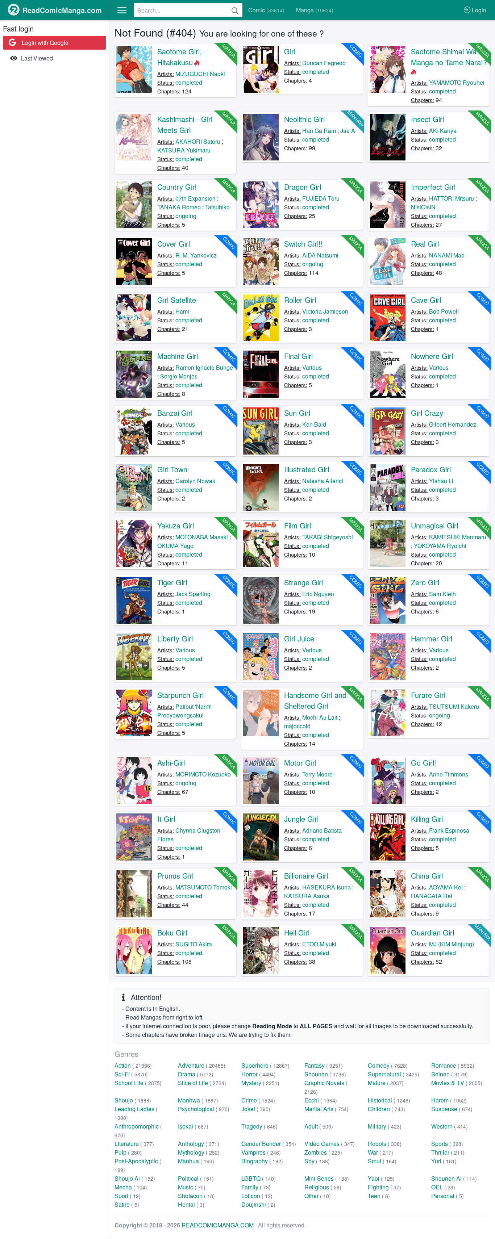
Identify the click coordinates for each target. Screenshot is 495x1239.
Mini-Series (326, 1178)
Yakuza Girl (175, 525)
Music (191, 1187)
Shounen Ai (454, 1178)
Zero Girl (425, 582)
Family (256, 1187)
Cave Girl (426, 299)
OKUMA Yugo (175, 545)
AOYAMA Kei (446, 887)
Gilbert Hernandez (452, 424)
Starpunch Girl (180, 695)
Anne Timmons (448, 774)
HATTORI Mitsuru (451, 198)
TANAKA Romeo (179, 207)
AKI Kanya (443, 130)
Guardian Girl (432, 932)
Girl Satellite (176, 299)
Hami (182, 311)
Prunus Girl (175, 875)
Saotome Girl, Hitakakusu (179, 56)
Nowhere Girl (432, 356)
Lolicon (257, 1196)
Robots (385, 1143)
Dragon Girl (302, 186)
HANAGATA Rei (431, 896)
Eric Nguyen (318, 594)
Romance (452, 1065)
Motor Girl (300, 762)
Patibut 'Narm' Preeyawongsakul (184, 710)
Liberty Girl (175, 638)
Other (317, 1196)
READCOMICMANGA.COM (218, 1225)
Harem (449, 1100)
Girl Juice (299, 638)
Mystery (260, 1083)
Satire (127, 1204)
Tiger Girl (172, 582)
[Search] (235, 10)
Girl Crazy (427, 412)
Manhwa (198, 1100)
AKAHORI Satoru (197, 141)
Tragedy (259, 1126)
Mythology (199, 1152)
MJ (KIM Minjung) (451, 944)
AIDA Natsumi (320, 255)
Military (385, 1126)
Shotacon (196, 1196)
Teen (379, 1196)
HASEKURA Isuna (326, 887)
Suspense (452, 1109)
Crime (258, 1100)
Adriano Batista (322, 830)
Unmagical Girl (434, 525)
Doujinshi (258, 1204)
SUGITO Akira (193, 944)
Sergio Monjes (178, 376)
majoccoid (297, 726)
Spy (317, 1161)
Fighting (384, 1187)
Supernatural (393, 1074)
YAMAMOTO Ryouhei (456, 82)
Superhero (265, 1065)
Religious (322, 1187)
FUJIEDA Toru (321, 198)
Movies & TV (456, 1083)
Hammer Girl (431, 638)
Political (196, 1178)
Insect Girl (427, 119)
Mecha (131, 1187)
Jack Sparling (193, 594)
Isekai (193, 1126)
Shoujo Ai (135, 1178)
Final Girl (298, 356)
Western (449, 1126)
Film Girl (297, 525)
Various (312, 367)
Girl (289, 51)
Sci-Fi (131, 1074)
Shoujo (133, 1100)
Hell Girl (296, 932)
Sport (128, 1196)
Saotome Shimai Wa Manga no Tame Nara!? (449, 56)
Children (386, 1109)
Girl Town (172, 469)
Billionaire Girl (306, 875)
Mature (386, 1083)
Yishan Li (441, 481)
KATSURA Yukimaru (184, 150)
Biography (262, 1161)
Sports (447, 1143)
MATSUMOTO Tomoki (203, 887)
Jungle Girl (301, 818)
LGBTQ (258, 1178)
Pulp (128, 1152)
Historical (389, 1100)
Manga (314, 10)
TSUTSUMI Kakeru (454, 706)
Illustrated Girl (306, 469)
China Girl (427, 875)
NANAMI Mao (447, 255)
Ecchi (320, 1100)
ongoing (185, 216)
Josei (255, 1109)
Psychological (203, 1109)
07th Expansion (195, 198)
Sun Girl (297, 412)
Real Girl (425, 243)
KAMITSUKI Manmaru (457, 537)
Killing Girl (427, 818)
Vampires (261, 1152)
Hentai (191, 1204)
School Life (138, 1083)
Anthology (198, 1143)
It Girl (166, 818)
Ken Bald (314, 424)
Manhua (196, 1161)
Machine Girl (177, 356)
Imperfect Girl (433, 186)
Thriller (448, 1152)
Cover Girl (173, 243)
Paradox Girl (431, 469)
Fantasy (323, 1065)
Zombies (323, 1152)
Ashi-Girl (171, 762)
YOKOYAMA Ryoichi (440, 545)
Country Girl (176, 186)
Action (133, 1065)
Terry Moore (317, 774)
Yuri (444, 1161)
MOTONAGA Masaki (201, 537)
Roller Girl (300, 299)
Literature (134, 1143)
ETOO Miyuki (319, 944)
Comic (266, 10)
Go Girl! (423, 762)
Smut (382, 1161)
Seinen (449, 1074)
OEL (443, 1187)
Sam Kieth (442, 594)
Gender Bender (268, 1143)
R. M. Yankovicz (196, 255)
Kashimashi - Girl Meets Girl (184, 124)
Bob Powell (444, 311)
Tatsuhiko (217, 207)
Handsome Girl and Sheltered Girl (315, 700)
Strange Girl (303, 582)
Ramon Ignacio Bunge (204, 367)
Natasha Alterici (322, 481)
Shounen (325, 1074)
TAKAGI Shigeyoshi (327, 537)
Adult (318, 1126)
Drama (195, 1074)
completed (188, 82)
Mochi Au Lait (319, 717)
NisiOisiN (423, 207)
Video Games (329, 1143)
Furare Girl (428, 695)
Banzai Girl (174, 412)
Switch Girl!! (303, 243)
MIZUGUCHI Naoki (200, 74)
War (380, 1152)
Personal (447, 1196)
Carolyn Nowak (195, 481)
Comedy (388, 1065)
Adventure (201, 1065)
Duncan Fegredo (324, 63)
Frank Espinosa (449, 830)
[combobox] (188, 10)
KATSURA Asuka (306, 896)
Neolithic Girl (304, 119)
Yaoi (381, 1178)
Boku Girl (172, 932)
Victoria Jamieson (325, 311)
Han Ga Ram (319, 130)
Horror (258, 1074)
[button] (122, 10)
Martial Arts (326, 1109)
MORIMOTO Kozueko (203, 774)
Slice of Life (202, 1083)
